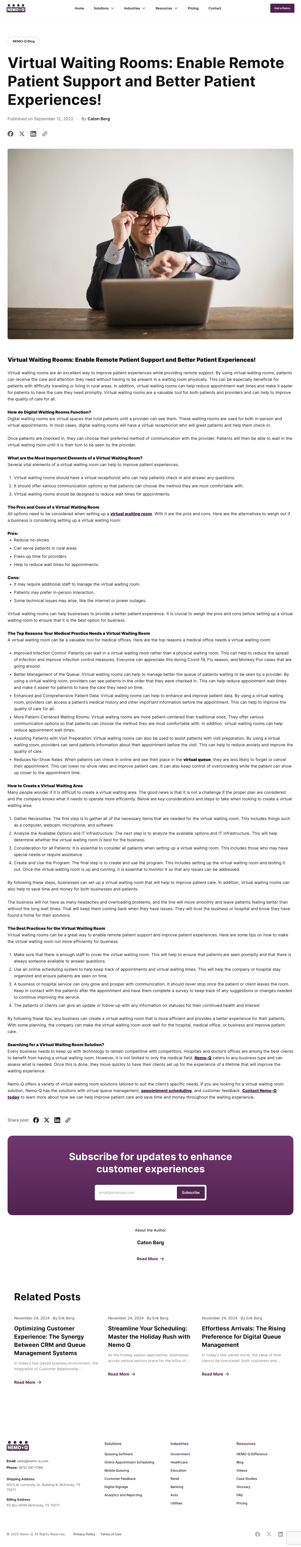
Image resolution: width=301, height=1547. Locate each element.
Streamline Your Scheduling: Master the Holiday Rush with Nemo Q (149, 1336)
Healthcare (179, 1462)
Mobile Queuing (116, 1470)
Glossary (243, 1487)
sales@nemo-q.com (32, 1461)
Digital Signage (116, 1487)
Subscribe (191, 1192)
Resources (164, 8)
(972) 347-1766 (31, 1467)
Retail (175, 1479)
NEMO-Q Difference (251, 1454)
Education (179, 1470)
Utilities (176, 1503)
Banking (177, 1487)
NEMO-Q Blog (24, 41)
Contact (214, 8)
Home (79, 8)
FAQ (239, 1495)
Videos (241, 1470)
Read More (147, 1258)
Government (180, 1454)
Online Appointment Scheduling (129, 1462)
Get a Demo (282, 8)
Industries (132, 8)
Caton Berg (99, 118)
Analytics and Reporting (123, 1495)
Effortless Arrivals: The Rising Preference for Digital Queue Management (244, 1336)
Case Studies (246, 1479)
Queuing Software (118, 1454)
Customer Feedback (120, 1479)
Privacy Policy (84, 1534)
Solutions (101, 8)
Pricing (193, 8)
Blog (239, 1462)
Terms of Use (110, 1534)
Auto (174, 1495)
